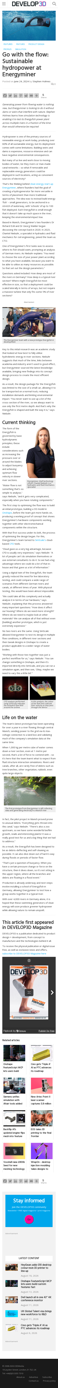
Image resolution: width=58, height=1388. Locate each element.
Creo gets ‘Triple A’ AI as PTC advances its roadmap (35, 1327)
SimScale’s (40, 540)
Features (20, 44)
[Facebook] (5, 95)
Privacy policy (49, 1380)
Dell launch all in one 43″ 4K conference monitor (36, 1299)
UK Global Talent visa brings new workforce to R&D (36, 1313)
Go (29, 1219)
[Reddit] (26, 95)
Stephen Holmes (41, 81)
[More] (36, 95)
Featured (8, 44)
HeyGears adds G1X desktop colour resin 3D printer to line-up (36, 1268)
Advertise (33, 1377)
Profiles (7, 49)
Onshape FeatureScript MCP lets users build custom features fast (36, 1284)
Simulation (20, 49)
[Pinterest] (20, 95)
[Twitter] (10, 95)
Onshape (7, 512)
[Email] (31, 95)
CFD (12, 543)
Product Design (36, 44)
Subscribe (47, 1377)
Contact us (34, 1380)
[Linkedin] (15, 95)
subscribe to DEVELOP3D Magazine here (24, 953)
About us (20, 1377)
